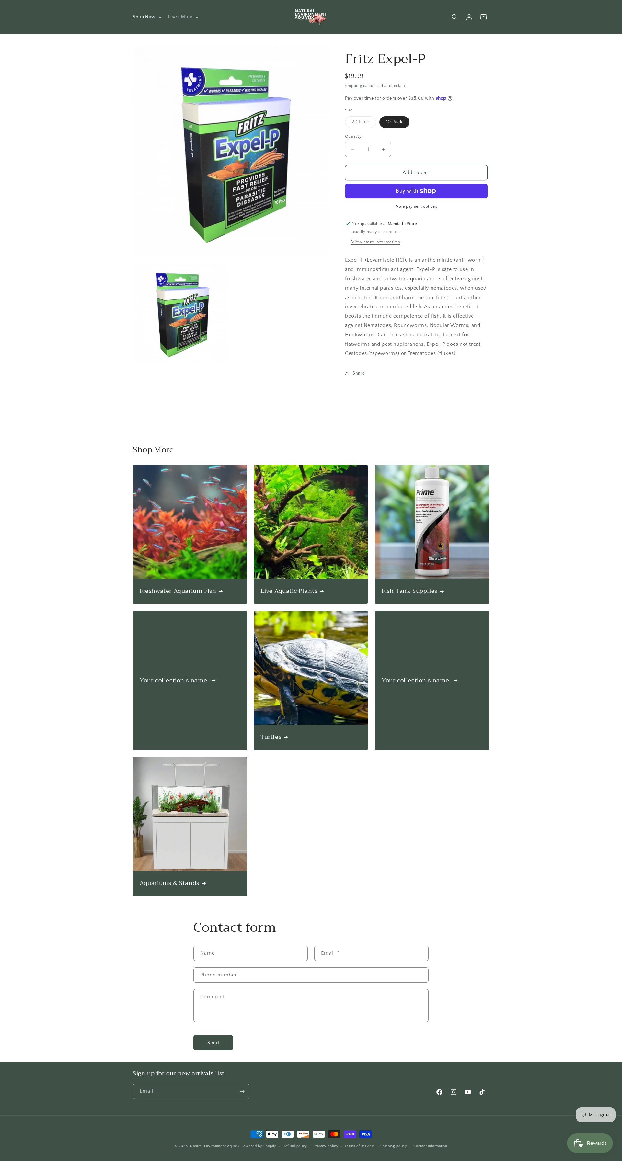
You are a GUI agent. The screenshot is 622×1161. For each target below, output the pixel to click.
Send (213, 1042)
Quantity (353, 136)
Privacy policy (326, 1146)
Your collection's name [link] (174, 680)
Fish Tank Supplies (409, 591)
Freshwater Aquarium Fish (178, 591)
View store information (375, 242)
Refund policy (295, 1146)
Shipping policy (393, 1146)
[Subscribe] (242, 1091)
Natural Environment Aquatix (215, 1146)
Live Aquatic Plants (288, 591)
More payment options (416, 206)
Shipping (353, 86)
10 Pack (394, 122)
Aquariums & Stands (169, 883)
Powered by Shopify (259, 1146)
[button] (146, 17)
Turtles (270, 737)
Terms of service (359, 1146)
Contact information (430, 1146)
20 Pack (364, 123)
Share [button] (358, 373)
